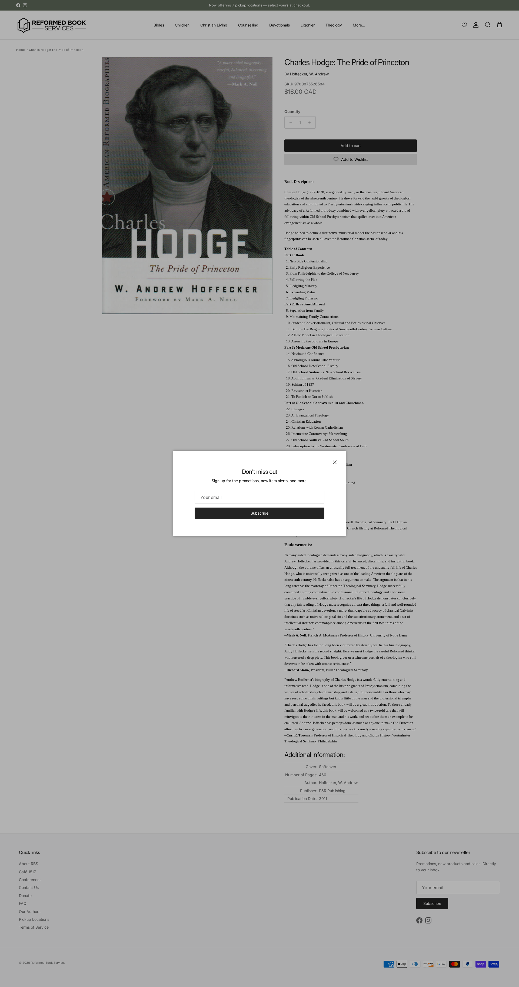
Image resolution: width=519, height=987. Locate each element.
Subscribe (259, 513)
